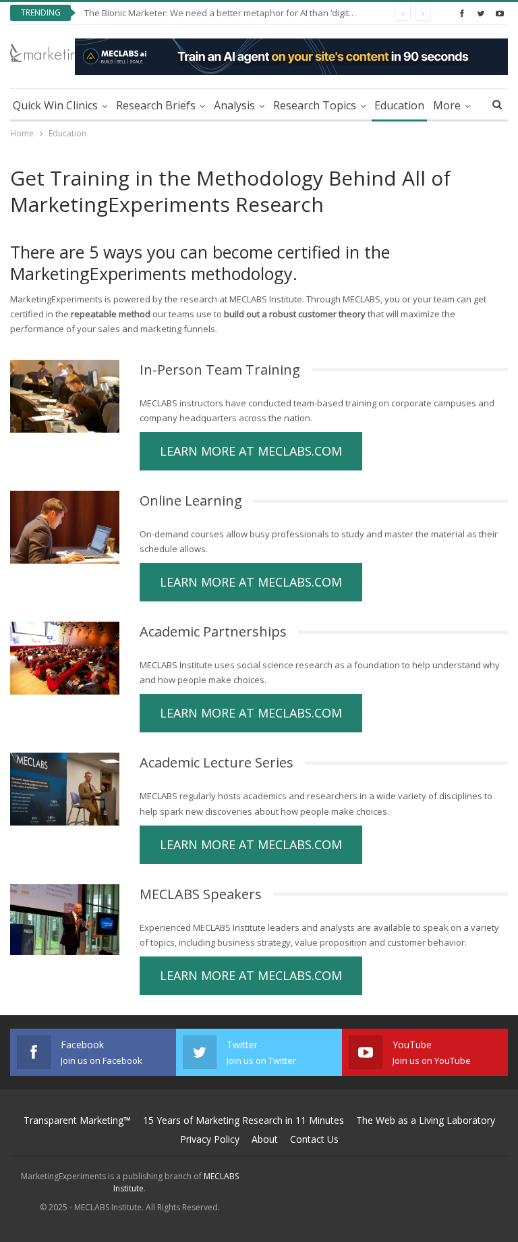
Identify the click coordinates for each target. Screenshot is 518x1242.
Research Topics (314, 105)
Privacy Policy (209, 1139)
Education (399, 105)
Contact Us (314, 1139)
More (447, 105)
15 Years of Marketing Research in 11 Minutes (243, 1120)
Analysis (234, 105)
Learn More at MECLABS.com (251, 451)
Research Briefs (156, 105)
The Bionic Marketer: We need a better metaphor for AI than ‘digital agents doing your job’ (266, 13)
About (265, 1139)
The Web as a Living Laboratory (425, 1120)
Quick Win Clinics (55, 105)
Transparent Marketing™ (77, 1120)
